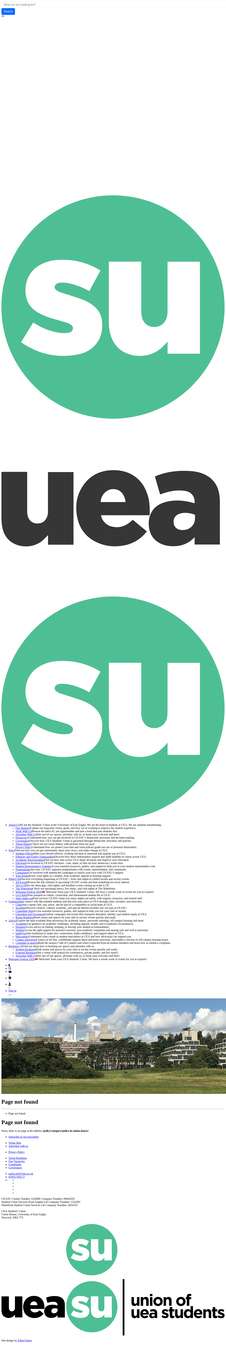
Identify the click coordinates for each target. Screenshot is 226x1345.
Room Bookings (25, 917)
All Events (21, 882)
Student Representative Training (33, 866)
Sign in (12, 990)
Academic (21, 923)
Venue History (24, 843)
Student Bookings (25, 949)
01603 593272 (16, 1176)
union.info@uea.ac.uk (20, 1173)
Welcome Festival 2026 (29, 891)
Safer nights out (24, 898)
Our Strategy (23, 828)
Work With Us (24, 831)
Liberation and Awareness (30, 914)
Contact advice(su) (26, 939)
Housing (20, 926)
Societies (20, 907)
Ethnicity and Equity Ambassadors (35, 856)
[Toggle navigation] (9, 994)
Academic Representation (30, 859)
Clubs (19, 904)
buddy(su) (21, 933)
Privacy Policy (24, 847)
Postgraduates (23, 869)
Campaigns (22, 872)
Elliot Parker (25, 1340)
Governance (22, 840)
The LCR (21, 885)
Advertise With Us (26, 834)
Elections (21, 863)
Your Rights (22, 875)
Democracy (22, 837)
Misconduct (22, 936)
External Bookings (26, 952)
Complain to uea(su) (27, 942)
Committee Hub (24, 911)
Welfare (20, 930)
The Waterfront (24, 888)
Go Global (21, 895)
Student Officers (25, 853)
